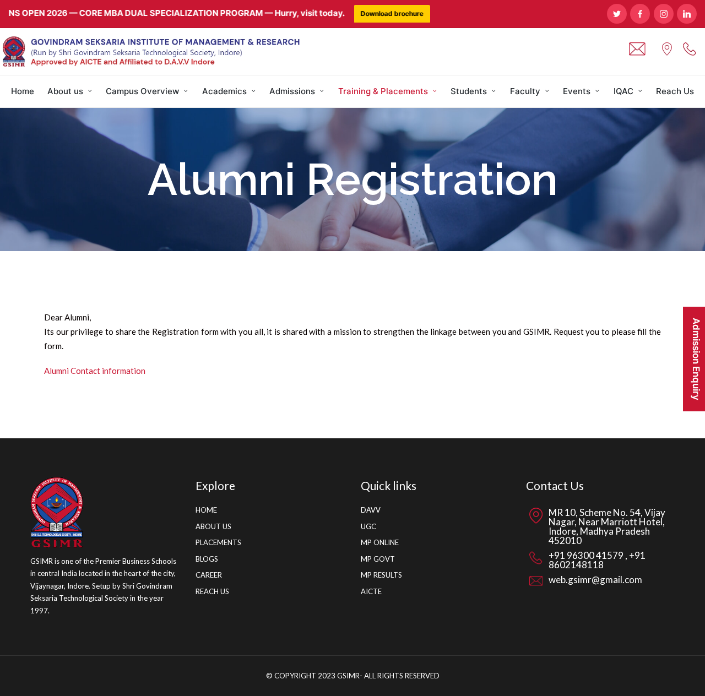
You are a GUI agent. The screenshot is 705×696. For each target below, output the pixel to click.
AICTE (371, 591)
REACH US (212, 591)
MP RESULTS (381, 574)
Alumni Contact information (94, 371)
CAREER (209, 574)
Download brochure (375, 13)
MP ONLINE (380, 542)
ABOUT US (213, 526)
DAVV (371, 509)
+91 (636, 555)
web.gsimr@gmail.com (595, 579)
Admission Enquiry (696, 359)
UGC (368, 526)
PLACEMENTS (218, 542)
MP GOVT (378, 558)
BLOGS (207, 558)
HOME (206, 509)
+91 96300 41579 (587, 555)
